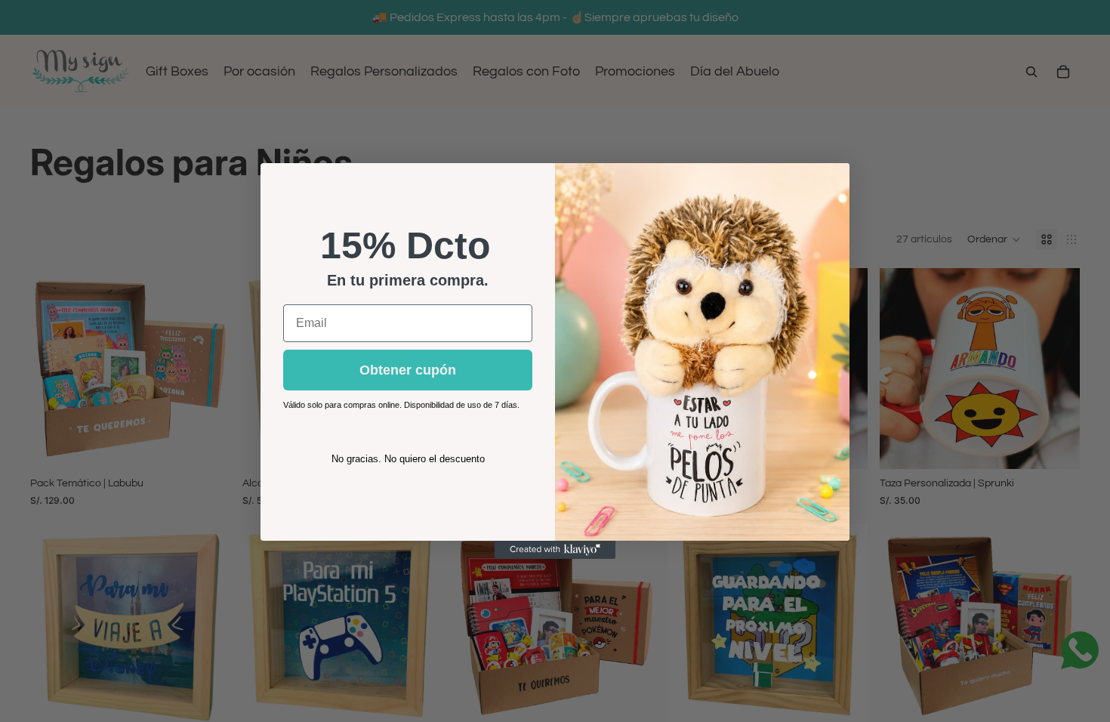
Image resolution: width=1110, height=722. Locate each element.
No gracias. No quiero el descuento (408, 458)
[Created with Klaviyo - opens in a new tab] (555, 550)
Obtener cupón (407, 370)
